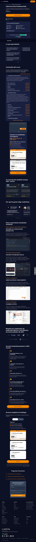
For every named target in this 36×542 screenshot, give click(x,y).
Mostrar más (23, 71)
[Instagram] (5, 536)
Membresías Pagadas (4, 512)
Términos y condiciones (5, 538)
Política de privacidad (12, 538)
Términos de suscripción (5, 540)
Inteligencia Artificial (16, 518)
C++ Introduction (4, 523)
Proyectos (15, 506)
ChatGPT (27, 519)
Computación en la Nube (17, 523)
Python (27, 522)
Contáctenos (3, 506)
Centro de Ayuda (4, 507)
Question (12, 485)
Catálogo (9, 4)
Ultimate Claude (4, 518)
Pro (15, 419)
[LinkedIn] (7, 536)
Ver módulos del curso (10, 30)
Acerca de (3, 503)
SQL (26, 523)
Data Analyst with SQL (29, 507)
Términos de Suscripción (26, 466)
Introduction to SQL (4, 519)
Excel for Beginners (4, 522)
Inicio (6, 4)
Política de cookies (18, 538)
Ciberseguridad (16, 522)
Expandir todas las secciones (25, 73)
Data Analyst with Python (29, 506)
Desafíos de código (16, 507)
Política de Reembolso (25, 538)
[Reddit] (13, 536)
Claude (27, 518)
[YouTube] (11, 536)
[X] (9, 536)
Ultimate (20, 419)
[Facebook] (2, 536)
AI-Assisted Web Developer (29, 503)
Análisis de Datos (16, 519)
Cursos (15, 503)
